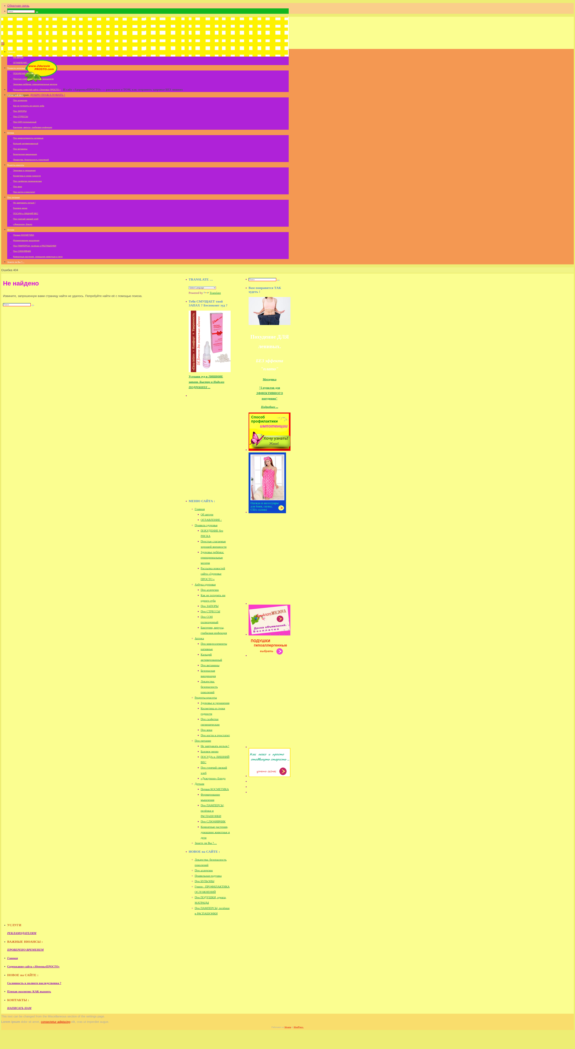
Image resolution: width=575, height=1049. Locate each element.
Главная (200, 509)
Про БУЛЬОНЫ (204, 881)
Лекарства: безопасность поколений (209, 687)
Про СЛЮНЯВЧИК (213, 821)
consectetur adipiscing (55, 1021)
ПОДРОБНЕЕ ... (199, 387)
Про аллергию (210, 589)
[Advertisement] (211, 448)
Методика (269, 379)
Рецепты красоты (206, 697)
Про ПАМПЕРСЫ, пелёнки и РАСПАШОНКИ (212, 811)
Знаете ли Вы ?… (206, 843)
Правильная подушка (208, 875)
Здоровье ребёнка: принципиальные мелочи (212, 557)
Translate (215, 292)
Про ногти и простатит (215, 735)
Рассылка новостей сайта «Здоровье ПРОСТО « (213, 574)
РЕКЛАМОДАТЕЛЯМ (21, 933)
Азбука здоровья (205, 584)
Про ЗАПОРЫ (209, 606)
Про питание (203, 740)
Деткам (199, 783)
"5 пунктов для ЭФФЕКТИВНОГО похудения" (269, 393)
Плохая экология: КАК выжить (29, 991)
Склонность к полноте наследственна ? (34, 983)
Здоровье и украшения (215, 703)
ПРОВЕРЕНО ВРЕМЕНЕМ (25, 949)
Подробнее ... (269, 406)
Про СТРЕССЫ (210, 611)
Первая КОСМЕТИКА (215, 789)
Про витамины (210, 665)
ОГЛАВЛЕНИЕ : (211, 519)
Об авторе (207, 514)
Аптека (199, 638)
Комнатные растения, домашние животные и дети (215, 832)
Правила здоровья (206, 525)
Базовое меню (209, 751)
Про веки (206, 730)
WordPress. (299, 1027)
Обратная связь (18, 5)
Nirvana (288, 1027)
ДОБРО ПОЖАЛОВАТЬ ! (47, 95)
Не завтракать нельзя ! (215, 746)
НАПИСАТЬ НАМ (19, 1008)
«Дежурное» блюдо (213, 778)
